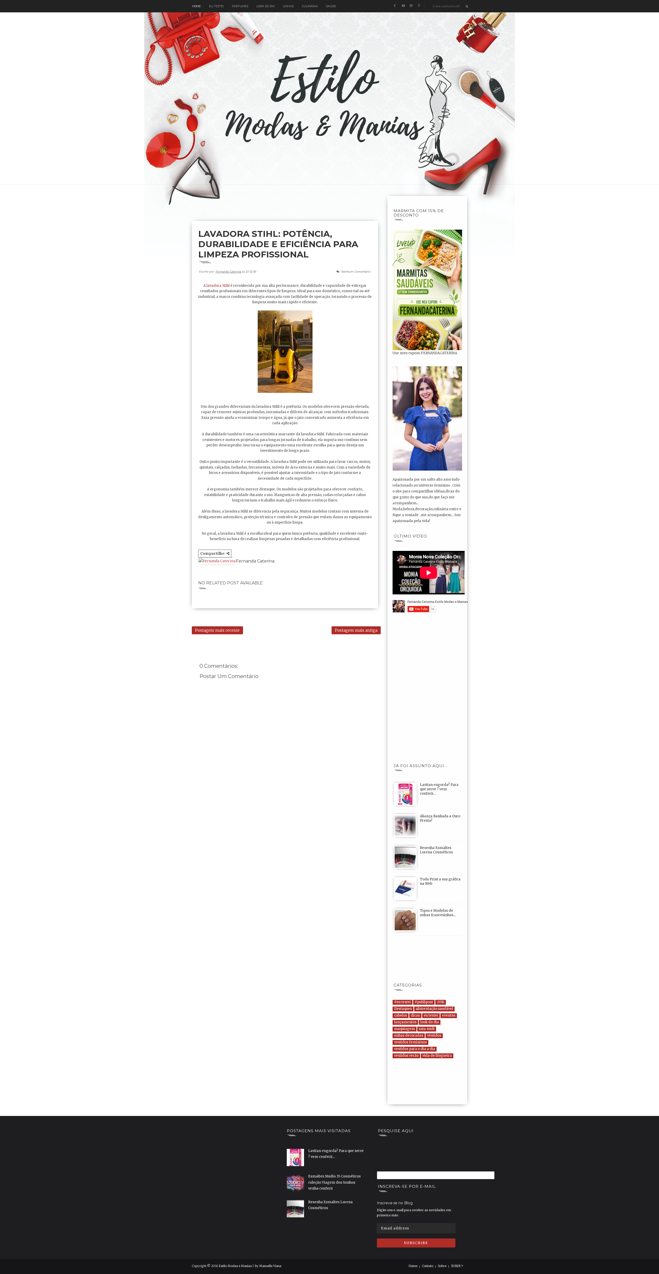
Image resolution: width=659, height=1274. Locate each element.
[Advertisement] (285, 207)
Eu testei (216, 6)
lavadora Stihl (218, 285)
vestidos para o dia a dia (414, 1049)
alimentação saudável (434, 1009)
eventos (448, 1015)
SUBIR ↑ (457, 1266)
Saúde (331, 6)
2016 (440, 1002)
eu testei (431, 1015)
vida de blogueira (437, 1055)
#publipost (424, 1002)
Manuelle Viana (270, 1266)
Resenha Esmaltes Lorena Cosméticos (436, 850)
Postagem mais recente (217, 630)
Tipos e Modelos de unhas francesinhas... (438, 912)
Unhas (288, 6)
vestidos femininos (410, 1042)
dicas (415, 1015)
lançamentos (405, 1022)
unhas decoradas (408, 1035)
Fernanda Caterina (228, 271)
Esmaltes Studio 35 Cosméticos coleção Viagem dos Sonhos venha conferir (334, 1182)
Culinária (310, 6)
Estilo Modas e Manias (235, 1266)
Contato (427, 1266)
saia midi (427, 1029)
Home (196, 6)
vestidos (434, 1035)
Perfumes (240, 6)
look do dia (429, 1022)
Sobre (442, 1266)
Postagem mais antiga (356, 630)
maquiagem (404, 1029)
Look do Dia (265, 6)
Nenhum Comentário (356, 271)
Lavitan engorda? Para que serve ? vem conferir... (439, 789)
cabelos (400, 1015)
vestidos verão (406, 1055)
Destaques (403, 1009)
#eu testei (402, 1002)
